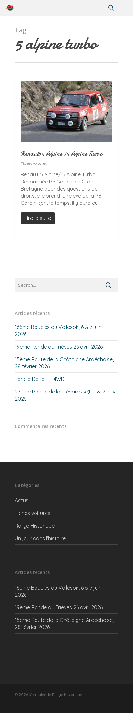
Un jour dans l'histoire (40, 538)
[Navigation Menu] (123, 8)
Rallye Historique (35, 525)
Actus (21, 500)
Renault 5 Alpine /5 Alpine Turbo (62, 153)
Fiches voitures (34, 163)
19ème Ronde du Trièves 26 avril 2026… (60, 346)
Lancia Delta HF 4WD (40, 379)
